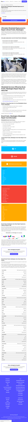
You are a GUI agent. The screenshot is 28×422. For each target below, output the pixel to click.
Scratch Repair (20, 395)
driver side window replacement (8, 101)
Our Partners (8, 380)
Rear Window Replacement (20, 387)
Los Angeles (8, 406)
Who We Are (7, 1)
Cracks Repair (20, 393)
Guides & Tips (11, 1)
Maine (8, 401)
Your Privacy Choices (7, 387)
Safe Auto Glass (20, 399)
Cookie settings (2, 421)
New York (7, 399)
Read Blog (7, 392)
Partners (19, 1)
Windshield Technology (20, 382)
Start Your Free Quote (14, 20)
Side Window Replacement (20, 385)
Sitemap (7, 390)
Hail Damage (20, 404)
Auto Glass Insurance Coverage (20, 402)
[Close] (10, 420)
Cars (20, 378)
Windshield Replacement (20, 380)
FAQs (10, 113)
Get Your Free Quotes (14, 369)
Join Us (7, 385)
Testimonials (16, 1)
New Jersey (8, 404)
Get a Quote (24, 1)
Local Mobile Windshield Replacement (20, 391)
